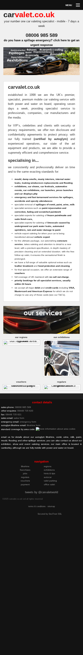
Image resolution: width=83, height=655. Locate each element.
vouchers (20, 273)
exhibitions (49, 470)
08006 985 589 (23, 407)
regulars (25, 477)
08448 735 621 (13, 414)
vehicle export (42, 237)
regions (47, 466)
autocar (48, 477)
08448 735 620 (25, 411)
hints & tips (49, 473)
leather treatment (24, 266)
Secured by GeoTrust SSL (50, 514)
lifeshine (25, 466)
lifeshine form (33, 425)
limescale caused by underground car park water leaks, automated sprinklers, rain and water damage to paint (42, 226)
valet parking (50, 480)
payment (25, 484)
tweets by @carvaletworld (41, 492)
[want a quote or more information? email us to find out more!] (37, 457)
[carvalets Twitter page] (24, 457)
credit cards (51, 288)
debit (37, 288)
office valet (49, 484)
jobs (25, 473)
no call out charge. (59, 277)
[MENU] (76, 5)
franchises (25, 470)
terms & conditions (37, 506)
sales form (19, 418)
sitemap (51, 506)
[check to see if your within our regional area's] (21, 342)
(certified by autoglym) (51, 139)
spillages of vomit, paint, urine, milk (55, 204)
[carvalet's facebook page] (31, 457)
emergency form (28, 422)
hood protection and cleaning (54, 266)
